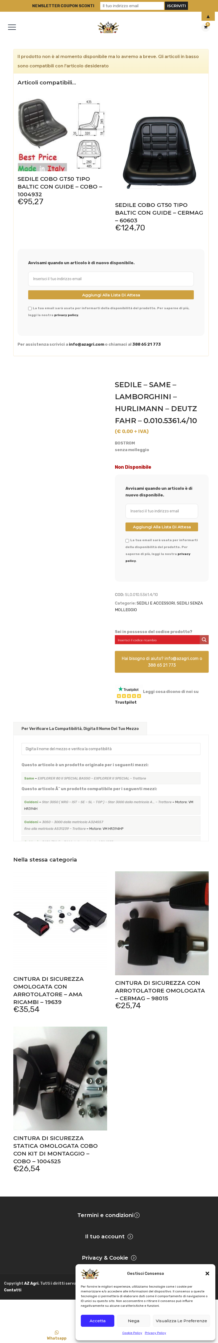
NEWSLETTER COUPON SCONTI (63, 5)
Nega (133, 1320)
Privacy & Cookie (105, 1258)
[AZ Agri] (108, 27)
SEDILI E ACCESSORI (156, 603)
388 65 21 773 (146, 344)
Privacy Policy (155, 1333)
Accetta (98, 1320)
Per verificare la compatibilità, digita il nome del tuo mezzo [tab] (80, 728)
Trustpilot (126, 702)
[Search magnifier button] (204, 639)
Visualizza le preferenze (181, 1320)
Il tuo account (105, 1236)
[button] (207, 1273)
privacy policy (66, 315)
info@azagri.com (86, 344)
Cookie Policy (132, 1333)
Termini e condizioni (105, 1215)
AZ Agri (31, 1283)
